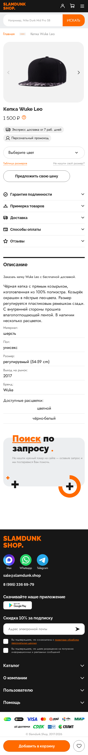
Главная (9, 34)
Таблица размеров (15, 163)
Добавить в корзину (37, 746)
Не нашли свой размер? (69, 163)
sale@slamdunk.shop (22, 575)
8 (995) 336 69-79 (18, 584)
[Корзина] (72, 6)
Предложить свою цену (36, 176)
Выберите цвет (21, 152)
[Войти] (62, 6)
